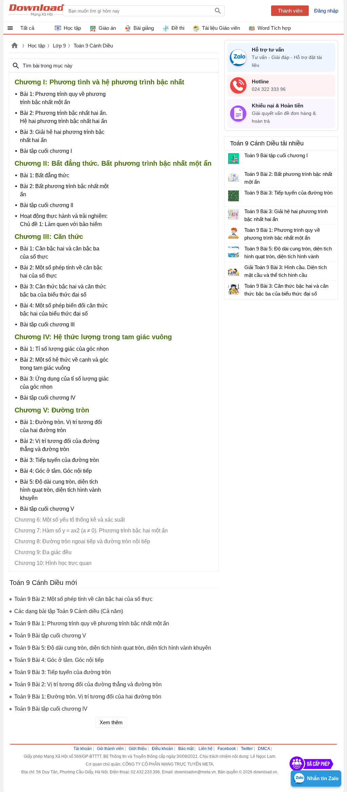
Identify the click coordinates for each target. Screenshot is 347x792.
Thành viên (290, 11)
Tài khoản (83, 748)
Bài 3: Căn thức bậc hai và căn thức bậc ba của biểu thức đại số (63, 291)
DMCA (264, 748)
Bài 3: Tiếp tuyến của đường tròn (59, 460)
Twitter (247, 748)
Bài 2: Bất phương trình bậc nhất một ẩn (64, 190)
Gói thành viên (110, 748)
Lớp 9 (59, 45)
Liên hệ (205, 748)
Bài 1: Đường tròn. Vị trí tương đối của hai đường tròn (61, 426)
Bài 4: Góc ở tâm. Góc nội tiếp (56, 471)
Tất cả (27, 28)
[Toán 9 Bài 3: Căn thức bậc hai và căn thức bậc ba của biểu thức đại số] (233, 289)
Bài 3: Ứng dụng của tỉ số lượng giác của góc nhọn (64, 383)
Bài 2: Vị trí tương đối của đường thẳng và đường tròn (59, 445)
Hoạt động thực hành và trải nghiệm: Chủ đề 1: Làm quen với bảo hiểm (63, 220)
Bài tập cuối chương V (47, 509)
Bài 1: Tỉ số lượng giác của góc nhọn (64, 349)
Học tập (36, 45)
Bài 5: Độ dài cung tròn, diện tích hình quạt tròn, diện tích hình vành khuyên (60, 490)
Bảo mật (185, 748)
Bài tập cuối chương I (46, 151)
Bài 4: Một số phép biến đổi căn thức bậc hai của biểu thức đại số (64, 310)
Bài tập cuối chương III (47, 324)
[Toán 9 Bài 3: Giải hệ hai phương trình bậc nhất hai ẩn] (233, 214)
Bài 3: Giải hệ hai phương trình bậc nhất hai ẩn (62, 136)
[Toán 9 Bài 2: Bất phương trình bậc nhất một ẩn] (233, 177)
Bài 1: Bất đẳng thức (44, 175)
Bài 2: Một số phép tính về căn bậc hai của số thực (61, 272)
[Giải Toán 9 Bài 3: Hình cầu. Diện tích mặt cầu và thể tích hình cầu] (233, 270)
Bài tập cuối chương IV (48, 398)
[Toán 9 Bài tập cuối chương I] (233, 158)
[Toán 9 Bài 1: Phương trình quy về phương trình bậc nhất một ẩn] (233, 233)
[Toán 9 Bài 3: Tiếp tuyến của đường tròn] (233, 195)
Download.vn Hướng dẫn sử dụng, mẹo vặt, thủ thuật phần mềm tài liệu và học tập (42, 11)
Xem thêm (111, 722)
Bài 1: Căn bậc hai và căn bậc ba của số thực (59, 253)
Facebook (227, 748)
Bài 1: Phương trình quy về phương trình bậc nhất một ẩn (63, 98)
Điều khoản (162, 748)
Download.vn (15, 46)
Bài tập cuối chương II (46, 205)
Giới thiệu (138, 748)
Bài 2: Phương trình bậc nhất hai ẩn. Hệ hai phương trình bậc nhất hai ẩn (63, 117)
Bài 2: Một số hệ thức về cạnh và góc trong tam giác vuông (64, 364)
